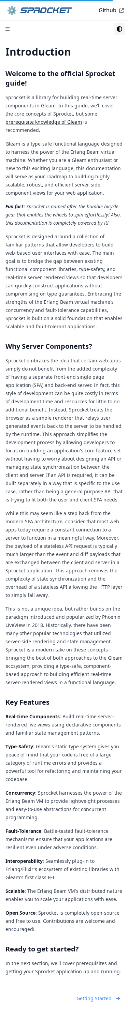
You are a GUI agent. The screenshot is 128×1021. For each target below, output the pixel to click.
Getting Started (94, 998)
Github (107, 10)
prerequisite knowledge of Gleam (43, 122)
